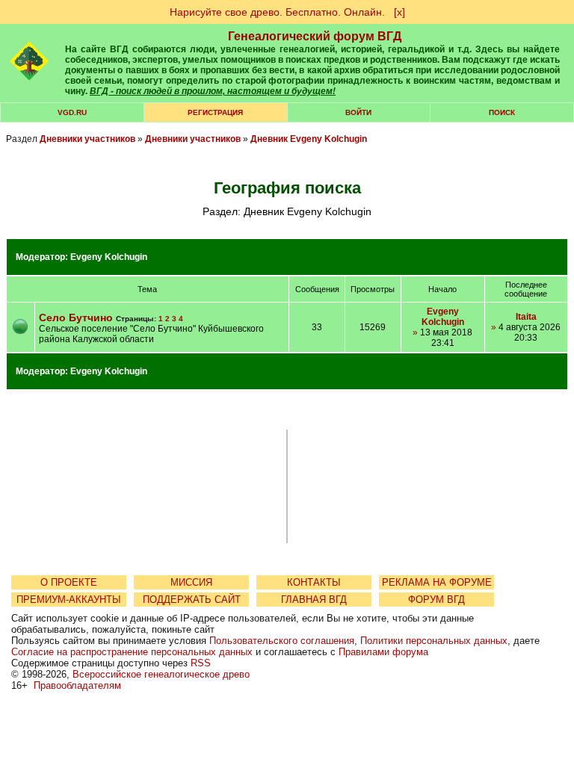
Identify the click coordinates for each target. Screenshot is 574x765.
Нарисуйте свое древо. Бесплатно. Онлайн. (277, 12)
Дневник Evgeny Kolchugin (308, 139)
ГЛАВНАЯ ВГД (314, 599)
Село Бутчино (76, 317)
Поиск (502, 112)
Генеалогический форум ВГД (314, 36)
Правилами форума (383, 651)
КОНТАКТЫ (314, 582)
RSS (201, 663)
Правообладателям (77, 685)
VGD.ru (72, 112)
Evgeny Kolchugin (108, 257)
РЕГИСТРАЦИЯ (215, 112)
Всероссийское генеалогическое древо (161, 674)
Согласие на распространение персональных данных (132, 651)
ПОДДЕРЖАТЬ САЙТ (192, 599)
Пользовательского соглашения (281, 640)
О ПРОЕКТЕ (68, 582)
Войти (358, 112)
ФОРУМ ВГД (436, 599)
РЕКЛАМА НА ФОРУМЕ (437, 582)
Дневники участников (87, 139)
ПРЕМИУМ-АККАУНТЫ (68, 599)
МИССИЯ (191, 582)
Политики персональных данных (433, 640)
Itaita (526, 317)
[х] (399, 12)
